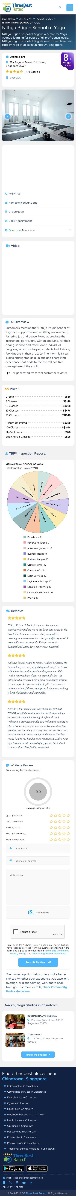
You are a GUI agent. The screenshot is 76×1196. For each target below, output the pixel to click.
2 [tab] (37, 132)
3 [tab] (40, 132)
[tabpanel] (38, 115)
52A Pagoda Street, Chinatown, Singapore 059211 (26, 64)
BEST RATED (8, 18)
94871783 (15, 193)
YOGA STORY (34, 1034)
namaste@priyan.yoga (23, 202)
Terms (20, 1187)
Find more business (36, 1054)
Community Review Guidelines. (49, 953)
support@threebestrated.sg (28, 1177)
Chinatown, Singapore (24, 1078)
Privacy (8, 1187)
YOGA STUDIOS (45, 18)
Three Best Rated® (36, 1193)
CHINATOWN (25, 18)
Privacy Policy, (18, 953)
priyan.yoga (16, 211)
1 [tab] (34, 132)
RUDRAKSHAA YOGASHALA (42, 1015)
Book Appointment (20, 220)
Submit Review (35, 962)
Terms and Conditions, (57, 950)
